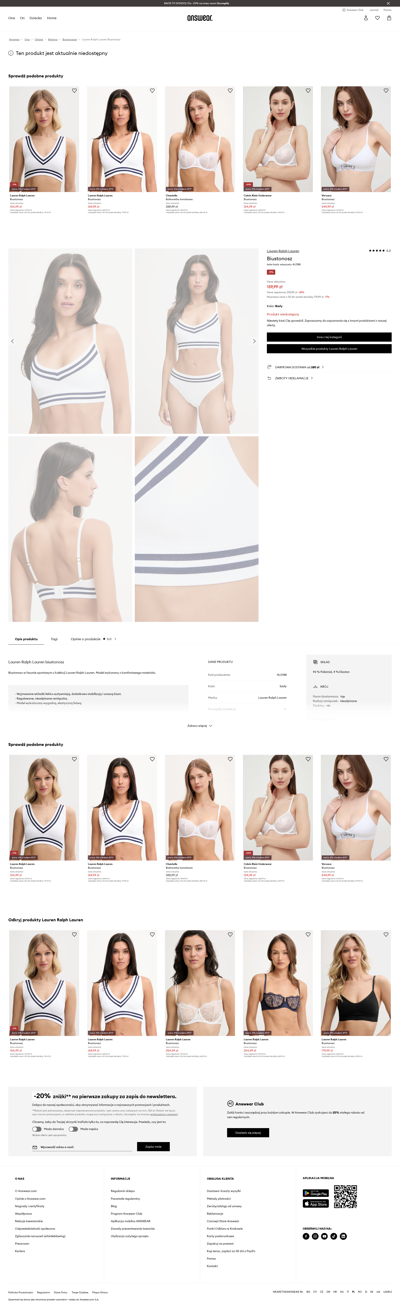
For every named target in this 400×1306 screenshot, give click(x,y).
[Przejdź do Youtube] (324, 1236)
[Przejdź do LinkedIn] (343, 1236)
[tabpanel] (200, 687)
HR (335, 1291)
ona (11, 18)
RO (360, 1291)
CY (315, 1291)
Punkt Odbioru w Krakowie (225, 1228)
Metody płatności (219, 1199)
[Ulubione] (377, 17)
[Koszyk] (389, 17)
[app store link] (316, 1203)
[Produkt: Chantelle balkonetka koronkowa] (200, 139)
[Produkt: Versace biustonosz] (356, 139)
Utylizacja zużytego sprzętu (130, 1236)
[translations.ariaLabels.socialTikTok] (333, 1236)
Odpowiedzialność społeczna (35, 1228)
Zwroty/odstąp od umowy (224, 1206)
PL (353, 1291)
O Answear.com (26, 1191)
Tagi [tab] (54, 639)
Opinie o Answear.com (30, 1199)
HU (342, 1291)
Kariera (20, 1251)
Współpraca (23, 1213)
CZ (321, 1291)
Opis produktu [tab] (26, 639)
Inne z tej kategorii (329, 337)
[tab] (93, 639)
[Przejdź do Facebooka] (306, 1236)
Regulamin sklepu (123, 1191)
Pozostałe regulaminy (125, 1199)
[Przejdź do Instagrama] (315, 1236)
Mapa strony (100, 1292)
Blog (114, 1206)
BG (308, 1291)
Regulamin (43, 1292)
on (22, 18)
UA (378, 1291)
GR (328, 1291)
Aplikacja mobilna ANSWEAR (130, 1221)
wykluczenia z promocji (164, 1114)
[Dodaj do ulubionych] (74, 90)
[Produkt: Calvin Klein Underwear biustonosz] (278, 139)
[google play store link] (316, 1193)
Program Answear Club (126, 1213)
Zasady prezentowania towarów (133, 1228)
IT (348, 1291)
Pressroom (22, 1243)
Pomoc (211, 1258)
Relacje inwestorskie (29, 1221)
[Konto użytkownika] (365, 17)
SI (366, 1291)
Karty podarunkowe (220, 1236)
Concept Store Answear (223, 1221)
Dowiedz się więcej (248, 1133)
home (51, 18)
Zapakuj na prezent (220, 1243)
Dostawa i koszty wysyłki (224, 1191)
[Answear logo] (200, 17)
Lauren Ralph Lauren (283, 251)
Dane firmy (61, 1292)
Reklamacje (215, 1213)
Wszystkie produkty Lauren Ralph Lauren (329, 349)
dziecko (36, 18)
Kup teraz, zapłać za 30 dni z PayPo (231, 1251)
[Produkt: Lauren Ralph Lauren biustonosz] (44, 139)
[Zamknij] (388, 3)
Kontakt (212, 1266)
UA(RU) (387, 1291)
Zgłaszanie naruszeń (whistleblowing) (40, 1236)
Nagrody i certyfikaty (29, 1206)
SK (371, 1291)
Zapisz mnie (153, 1146)
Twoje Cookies (80, 1292)
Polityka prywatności (20, 1292)
